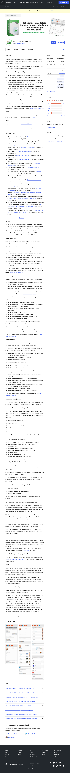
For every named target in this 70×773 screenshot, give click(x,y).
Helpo (63, 49)
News (6, 752)
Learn (31, 750)
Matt (55, 752)
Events (43, 752)
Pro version (27, 130)
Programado (31, 49)
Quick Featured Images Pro (37, 108)
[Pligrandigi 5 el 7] (42, 625)
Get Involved (45, 750)
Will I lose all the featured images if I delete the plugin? (19, 710)
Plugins (19, 754)
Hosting (7, 754)
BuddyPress (57, 756)
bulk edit (62, 76)
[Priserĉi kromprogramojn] (20, 15)
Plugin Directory (9, 6)
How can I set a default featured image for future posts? (19, 692)
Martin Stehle (11, 737)
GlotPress (26, 550)
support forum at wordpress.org (15, 559)
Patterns (19, 756)
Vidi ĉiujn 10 (62, 73)
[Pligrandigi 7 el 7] (42, 657)
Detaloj (8, 49)
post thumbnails (61, 87)
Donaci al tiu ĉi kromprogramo (54, 141)
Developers (32, 754)
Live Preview (61, 42)
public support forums (26, 124)
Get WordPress (63, 2)
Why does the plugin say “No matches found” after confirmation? (21, 714)
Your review (50, 115)
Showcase (20, 750)
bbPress (56, 754)
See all (63, 115)
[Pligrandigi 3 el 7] (29, 625)
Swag (43, 756)
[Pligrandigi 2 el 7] (15, 645)
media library (61, 84)
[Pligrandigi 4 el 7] (29, 643)
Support (31, 752)
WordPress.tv (33, 756)
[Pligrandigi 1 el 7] (15, 625)
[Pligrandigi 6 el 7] (42, 648)
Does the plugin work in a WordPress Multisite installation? (20, 701)
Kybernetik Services (20, 43)
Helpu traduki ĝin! (49, 10)
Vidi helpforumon (51, 127)
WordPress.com (58, 750)
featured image (61, 78)
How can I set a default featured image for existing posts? (20, 688)
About (6, 750)
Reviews (21, 218)
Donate (44, 754)
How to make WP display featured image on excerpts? (22, 198)
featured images (60, 81)
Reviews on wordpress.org (34, 137)
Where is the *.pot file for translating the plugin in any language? (21, 718)
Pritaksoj (16, 49)
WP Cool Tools (31, 734)
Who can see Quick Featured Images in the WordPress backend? (21, 697)
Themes (19, 752)
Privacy (7, 756)
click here (33, 117)
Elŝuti (53, 42)
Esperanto (21, 764)
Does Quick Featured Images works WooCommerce (18, 705)
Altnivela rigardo (51, 91)
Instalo (23, 49)
